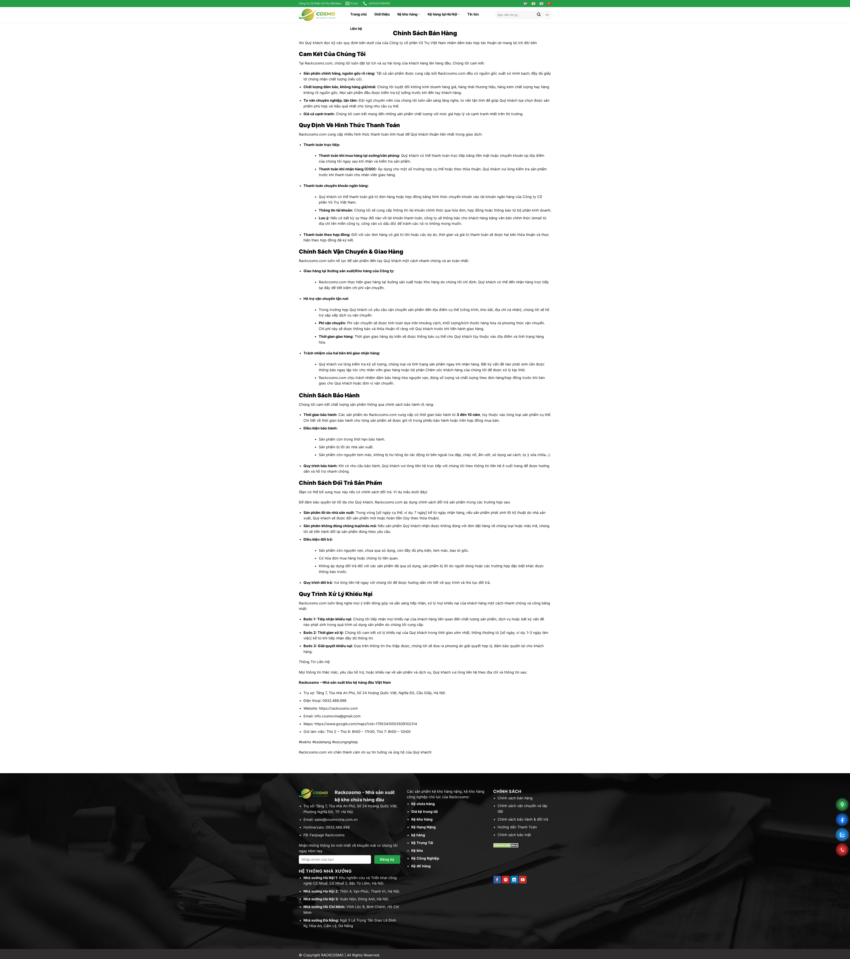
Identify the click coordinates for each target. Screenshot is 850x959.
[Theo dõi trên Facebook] (497, 880)
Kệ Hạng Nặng (423, 827)
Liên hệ (356, 28)
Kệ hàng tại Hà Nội (442, 14)
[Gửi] (539, 15)
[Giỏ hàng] (547, 14)
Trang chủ (358, 14)
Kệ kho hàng (407, 14)
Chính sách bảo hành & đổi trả (523, 819)
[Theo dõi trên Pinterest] (506, 880)
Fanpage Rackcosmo (327, 835)
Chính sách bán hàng (515, 798)
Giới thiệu (382, 14)
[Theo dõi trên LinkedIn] (514, 880)
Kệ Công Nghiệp (425, 858)
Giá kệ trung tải (424, 811)
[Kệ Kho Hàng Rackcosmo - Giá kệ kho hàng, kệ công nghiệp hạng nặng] (319, 15)
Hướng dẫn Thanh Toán (517, 827)
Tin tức (473, 14)
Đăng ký (387, 859)
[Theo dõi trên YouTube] (523, 880)
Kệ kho (417, 850)
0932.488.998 (338, 827)
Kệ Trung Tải (422, 843)
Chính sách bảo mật (514, 835)
